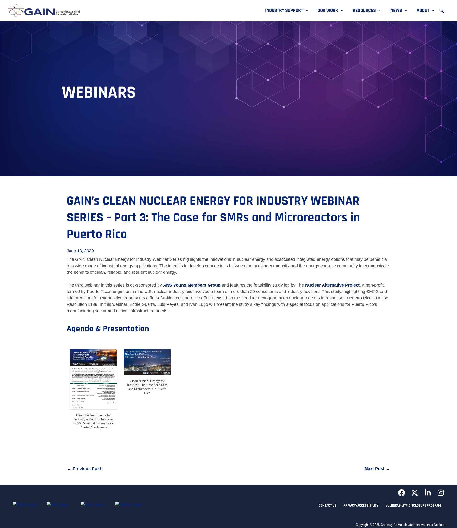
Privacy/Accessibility (360, 505)
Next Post (377, 469)
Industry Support (284, 10)
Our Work (328, 10)
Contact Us (327, 505)
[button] (305, 10)
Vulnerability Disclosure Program (413, 505)
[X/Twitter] (414, 492)
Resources (364, 10)
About (423, 10)
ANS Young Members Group (191, 285)
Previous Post (84, 469)
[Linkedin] (427, 492)
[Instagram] (440, 492)
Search (444, 10)
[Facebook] (401, 492)
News (396, 10)
